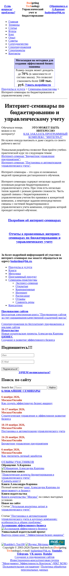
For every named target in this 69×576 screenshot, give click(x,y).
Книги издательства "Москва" (19, 496)
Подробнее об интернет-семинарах (34, 220)
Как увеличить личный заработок (21, 455)
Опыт (11, 37)
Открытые (22, 286)
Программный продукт (22, 276)
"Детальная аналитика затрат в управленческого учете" (24, 508)
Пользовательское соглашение (21, 566)
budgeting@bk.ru (55, 12)
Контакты (14, 53)
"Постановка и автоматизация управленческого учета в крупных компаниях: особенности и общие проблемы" (29, 519)
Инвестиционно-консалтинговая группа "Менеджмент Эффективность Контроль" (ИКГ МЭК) (34, 562)
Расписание (23, 295)
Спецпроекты (16, 50)
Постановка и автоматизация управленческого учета (33, 431)
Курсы (12, 31)
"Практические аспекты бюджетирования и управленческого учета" (27, 476)
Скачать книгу (11, 480)
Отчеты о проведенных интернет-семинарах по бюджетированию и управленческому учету (35, 237)
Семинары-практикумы (42, 89)
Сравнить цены (25, 302)
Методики (14, 273)
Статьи (12, 27)
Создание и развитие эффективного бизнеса (28, 339)
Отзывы (20, 298)
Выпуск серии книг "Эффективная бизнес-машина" (32, 534)
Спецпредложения (19, 47)
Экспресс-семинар (27, 283)
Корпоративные (25, 289)
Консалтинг (15, 305)
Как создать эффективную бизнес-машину (27, 403)
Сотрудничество (18, 43)
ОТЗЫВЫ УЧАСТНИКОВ (17, 461)
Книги (12, 270)
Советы (13, 40)
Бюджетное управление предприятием (24, 443)
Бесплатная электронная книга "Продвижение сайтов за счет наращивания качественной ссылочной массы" (34, 316)
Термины (14, 24)
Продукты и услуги (13, 89)
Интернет (21, 292)
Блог (11, 34)
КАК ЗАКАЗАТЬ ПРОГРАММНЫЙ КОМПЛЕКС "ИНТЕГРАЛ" (45, 135)
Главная (13, 21)
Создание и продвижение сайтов (34, 557)
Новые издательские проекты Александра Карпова (32, 333)
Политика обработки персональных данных (43, 568)
